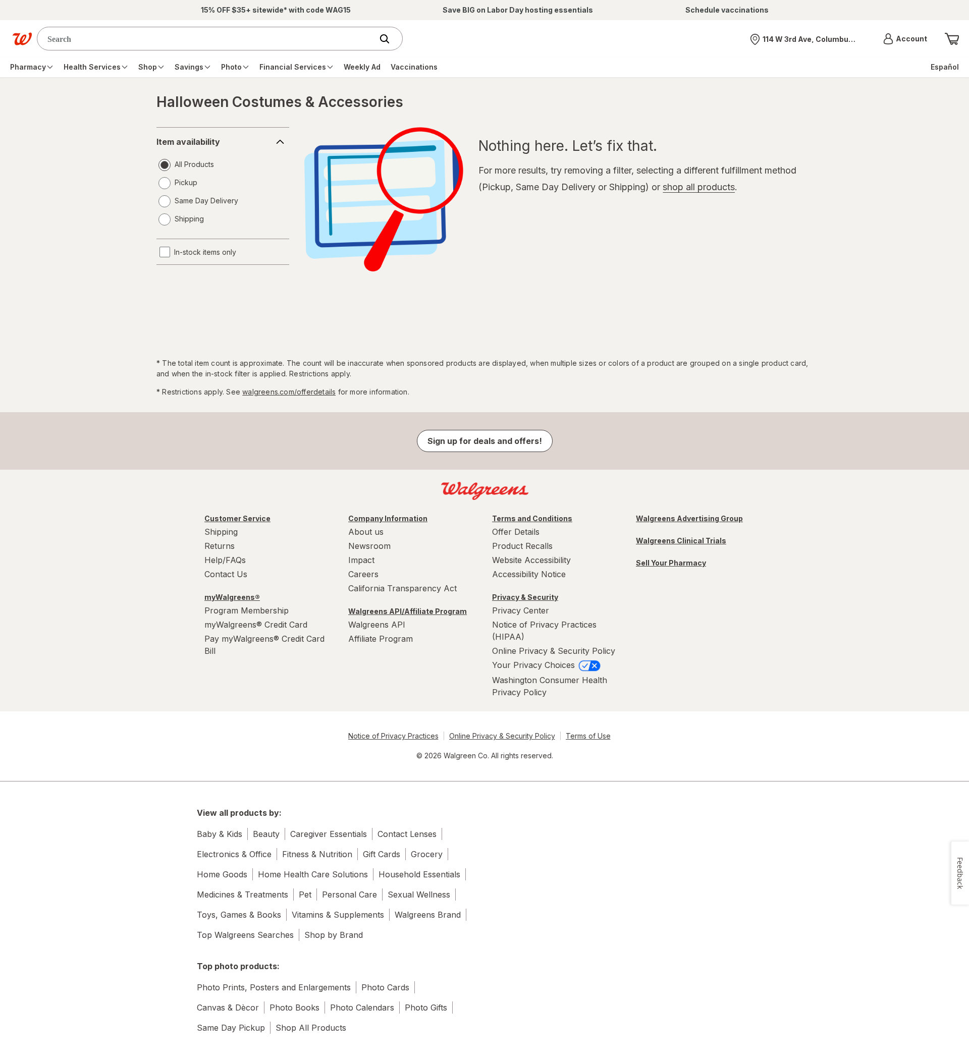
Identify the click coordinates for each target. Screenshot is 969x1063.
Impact (361, 560)
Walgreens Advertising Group (689, 518)
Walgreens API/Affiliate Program (407, 611)
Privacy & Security (525, 597)
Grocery (427, 854)
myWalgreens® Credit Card (255, 625)
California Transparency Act (402, 588)
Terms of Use (588, 736)
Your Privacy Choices (534, 665)
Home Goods (222, 874)
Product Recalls (522, 546)
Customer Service (237, 518)
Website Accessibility (531, 560)
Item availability (188, 142)
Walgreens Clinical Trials (681, 540)
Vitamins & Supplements (338, 915)
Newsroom (369, 546)
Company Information (387, 518)
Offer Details (516, 532)
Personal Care (349, 894)
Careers (363, 574)
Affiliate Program (380, 639)
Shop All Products (311, 1028)
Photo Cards (385, 987)
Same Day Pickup (231, 1028)
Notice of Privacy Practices (393, 736)
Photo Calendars (362, 1007)
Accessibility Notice (529, 574)
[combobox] (207, 38)
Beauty (266, 834)
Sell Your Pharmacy (671, 562)
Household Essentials (419, 874)
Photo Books (294, 1007)
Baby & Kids (219, 834)
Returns (219, 546)
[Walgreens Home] (22, 39)
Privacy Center (520, 610)
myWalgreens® (232, 597)
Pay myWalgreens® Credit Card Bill (264, 645)
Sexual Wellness (419, 894)
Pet (305, 894)
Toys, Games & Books (239, 915)
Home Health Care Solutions (313, 874)
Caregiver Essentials (328, 834)
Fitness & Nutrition (317, 854)
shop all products (699, 187)
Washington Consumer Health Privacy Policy (549, 686)
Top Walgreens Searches (245, 935)
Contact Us (225, 574)
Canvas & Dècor (228, 1007)
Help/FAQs (225, 560)
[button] (905, 38)
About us (366, 532)
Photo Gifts (426, 1007)
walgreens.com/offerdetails (289, 391)
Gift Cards (381, 854)
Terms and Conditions (532, 518)
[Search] (389, 38)
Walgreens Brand (428, 915)
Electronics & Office (234, 854)
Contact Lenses (407, 834)
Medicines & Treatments (242, 894)
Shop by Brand (333, 935)
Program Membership (246, 610)
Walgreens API (376, 625)
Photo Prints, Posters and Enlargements (274, 987)
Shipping (221, 532)
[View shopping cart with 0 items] (951, 38)
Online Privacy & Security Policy (553, 651)
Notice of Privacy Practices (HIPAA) (544, 631)
